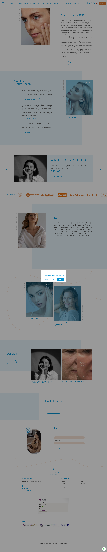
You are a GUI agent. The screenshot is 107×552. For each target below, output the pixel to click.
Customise (46, 279)
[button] (104, 549)
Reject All (53, 279)
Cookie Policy (49, 276)
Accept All (60, 279)
